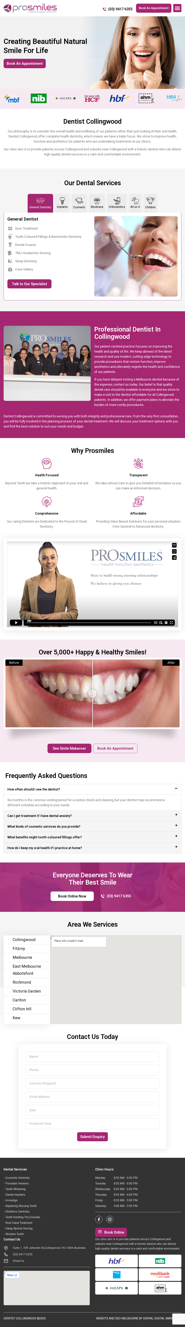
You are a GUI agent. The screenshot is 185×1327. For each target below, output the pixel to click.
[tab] (40, 203)
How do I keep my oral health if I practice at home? (44, 848)
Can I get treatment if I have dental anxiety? (39, 816)
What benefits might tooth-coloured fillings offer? (44, 837)
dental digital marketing (162, 1318)
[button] (177, 8)
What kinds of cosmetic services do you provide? (43, 826)
